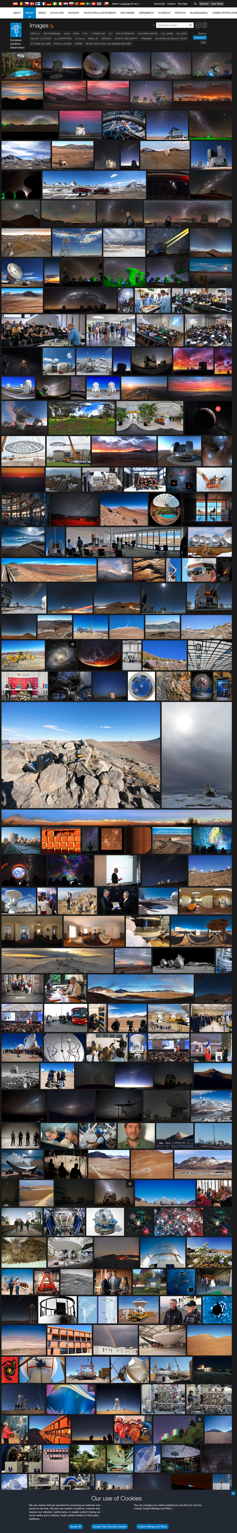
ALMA (67, 33)
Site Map (182, 3)
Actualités (57, 12)
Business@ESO (199, 12)
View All (35, 33)
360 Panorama (52, 33)
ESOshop (73, 12)
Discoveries (128, 12)
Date (203, 42)
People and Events (126, 38)
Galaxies (181, 33)
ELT (111, 33)
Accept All (75, 1526)
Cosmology (98, 33)
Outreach (164, 12)
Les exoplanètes (148, 33)
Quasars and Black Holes (171, 38)
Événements (146, 12)
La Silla (80, 38)
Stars (78, 43)
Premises (146, 38)
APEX (76, 33)
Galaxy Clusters (41, 38)
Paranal (106, 38)
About (17, 12)
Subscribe (159, 3)
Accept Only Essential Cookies (109, 1526)
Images (29, 12)
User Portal (217, 3)
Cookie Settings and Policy (152, 1526)
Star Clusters (63, 43)
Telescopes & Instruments (100, 12)
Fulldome (167, 33)
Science (204, 3)
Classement (200, 37)
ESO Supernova (125, 33)
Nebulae (93, 38)
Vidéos (42, 12)
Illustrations (63, 38)
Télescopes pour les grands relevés (108, 43)
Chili (85, 33)
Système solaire (41, 43)
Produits (180, 12)
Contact (171, 3)
